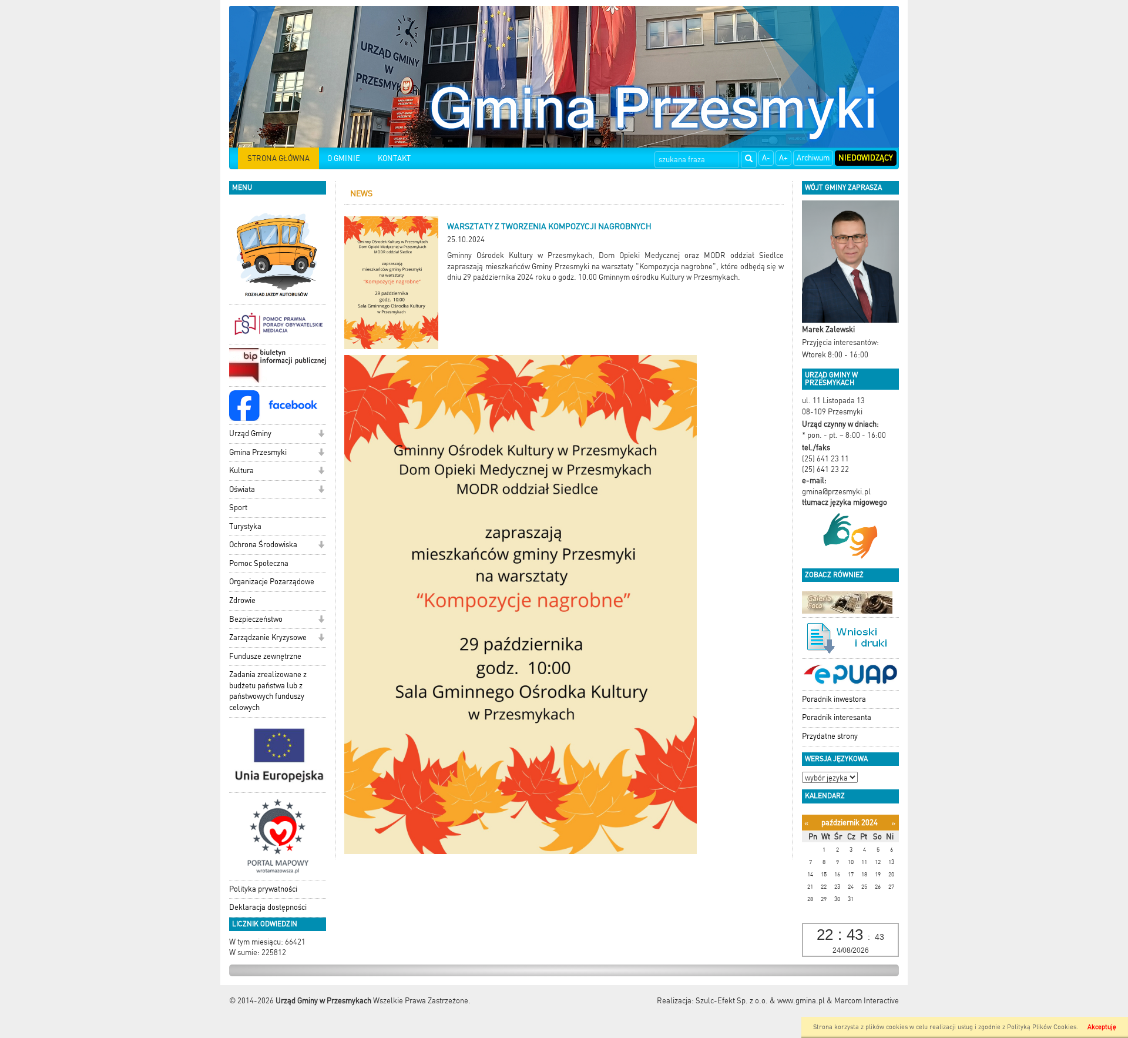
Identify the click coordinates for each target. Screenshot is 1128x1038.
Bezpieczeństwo (256, 619)
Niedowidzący (865, 157)
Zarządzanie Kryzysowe (268, 637)
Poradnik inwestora (834, 699)
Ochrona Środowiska (263, 544)
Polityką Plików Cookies (1041, 1027)
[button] (321, 434)
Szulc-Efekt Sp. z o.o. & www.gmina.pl (760, 1000)
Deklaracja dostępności (268, 907)
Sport (238, 507)
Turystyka (245, 526)
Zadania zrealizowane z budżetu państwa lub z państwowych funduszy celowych (268, 691)
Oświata (242, 489)
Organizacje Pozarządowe (271, 581)
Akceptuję (1101, 1027)
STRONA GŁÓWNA (278, 158)
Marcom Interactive (866, 1000)
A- (766, 157)
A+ (783, 157)
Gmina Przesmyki (258, 452)
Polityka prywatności (263, 889)
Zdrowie (242, 600)
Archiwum (813, 157)
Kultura (241, 470)
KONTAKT (394, 158)
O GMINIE (343, 158)
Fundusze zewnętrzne (265, 656)
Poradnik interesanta (836, 717)
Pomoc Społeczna (258, 563)
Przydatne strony (830, 736)
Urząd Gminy (250, 433)
